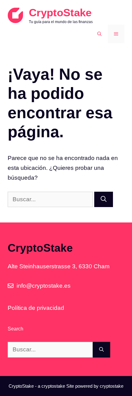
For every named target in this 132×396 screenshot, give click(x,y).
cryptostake (53, 386)
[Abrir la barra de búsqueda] (99, 34)
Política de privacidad (36, 308)
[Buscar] (103, 199)
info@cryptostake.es (44, 285)
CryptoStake (60, 12)
